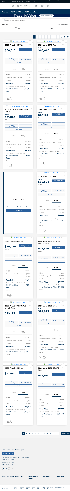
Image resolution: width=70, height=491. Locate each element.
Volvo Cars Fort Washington (5, 487)
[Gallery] (35, 15)
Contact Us (18, 62)
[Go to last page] (68, 37)
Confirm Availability (11, 59)
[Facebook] (3, 468)
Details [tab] (14, 69)
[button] (30, 42)
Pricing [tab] (23, 69)
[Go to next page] (64, 37)
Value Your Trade (25, 59)
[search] (68, 6)
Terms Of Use (22, 487)
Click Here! (18, 210)
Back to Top (65, 433)
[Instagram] (7, 468)
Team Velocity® (50, 487)
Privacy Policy (15, 487)
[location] (32, 1)
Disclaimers (59, 476)
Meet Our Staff (8, 476)
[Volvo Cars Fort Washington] (6, 6)
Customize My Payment (25, 49)
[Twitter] (11, 468)
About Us (19, 476)
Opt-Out (38, 487)
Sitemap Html (28, 487)
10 (61, 37)
